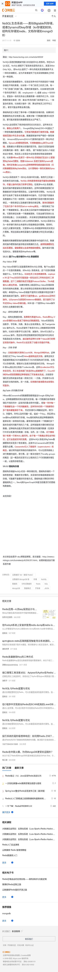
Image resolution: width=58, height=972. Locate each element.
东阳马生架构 (7, 617)
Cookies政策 (26, 955)
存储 (35, 579)
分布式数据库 (27, 583)
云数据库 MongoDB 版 (20, 579)
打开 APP (49, 3)
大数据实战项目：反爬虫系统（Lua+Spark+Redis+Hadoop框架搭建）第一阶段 (29, 828)
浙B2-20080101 (30, 961)
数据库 (14, 583)
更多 (4, 862)
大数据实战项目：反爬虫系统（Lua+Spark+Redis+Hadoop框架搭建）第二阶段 (29, 833)
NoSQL (44, 579)
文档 (4, 945)
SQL (46, 583)
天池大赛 (20, 945)
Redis (38, 583)
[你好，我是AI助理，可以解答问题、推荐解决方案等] (42, 10)
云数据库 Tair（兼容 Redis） (23, 575)
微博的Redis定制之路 (11, 884)
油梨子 (4, 680)
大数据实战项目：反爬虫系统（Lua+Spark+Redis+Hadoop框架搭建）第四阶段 (29, 839)
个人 (53, 16)
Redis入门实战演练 (10, 844)
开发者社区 (11, 945)
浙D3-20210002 (28, 964)
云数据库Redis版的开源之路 (14, 889)
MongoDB (16, 588)
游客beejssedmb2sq (10, 664)
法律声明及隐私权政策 (11, 955)
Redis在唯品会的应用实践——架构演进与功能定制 (24, 879)
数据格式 (27, 588)
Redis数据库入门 (9, 855)
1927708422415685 (10, 744)
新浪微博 (16, 931)
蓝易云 (4, 633)
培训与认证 (29, 945)
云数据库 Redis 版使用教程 (14, 849)
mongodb (6, 913)
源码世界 (5, 649)
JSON (46, 588)
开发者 (37, 588)
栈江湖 (4, 760)
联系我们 (29, 938)
